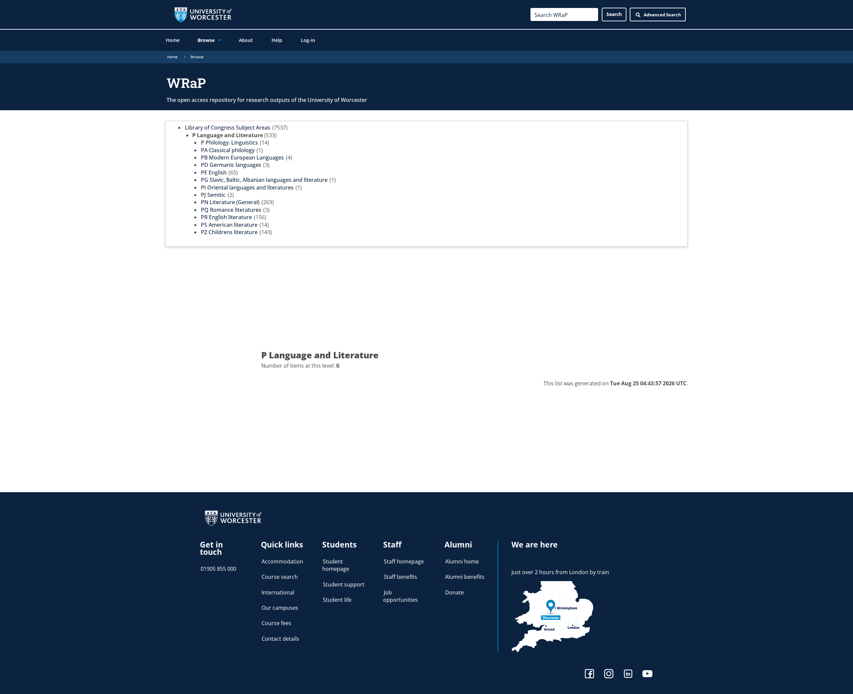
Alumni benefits (464, 576)
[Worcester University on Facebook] (589, 674)
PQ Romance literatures (231, 209)
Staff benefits (400, 576)
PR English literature (226, 217)
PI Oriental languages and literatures (247, 187)
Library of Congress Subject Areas (227, 127)
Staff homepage (404, 561)
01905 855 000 (218, 568)
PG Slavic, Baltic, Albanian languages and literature (264, 179)
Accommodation (282, 561)
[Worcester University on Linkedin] (628, 674)
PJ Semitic (213, 194)
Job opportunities (400, 596)
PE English (214, 172)
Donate (454, 592)
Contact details (280, 638)
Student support (344, 584)
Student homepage (335, 565)
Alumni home (462, 561)
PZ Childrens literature (229, 232)
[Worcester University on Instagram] (608, 674)
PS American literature (229, 224)
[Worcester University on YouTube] (647, 674)
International (278, 592)
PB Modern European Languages (242, 157)
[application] (218, 40)
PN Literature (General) (230, 202)
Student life (337, 599)
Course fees (276, 623)
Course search (280, 576)
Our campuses (280, 607)
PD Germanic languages (231, 165)
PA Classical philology (228, 150)
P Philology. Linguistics (229, 142)
